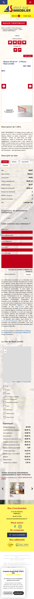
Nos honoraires (22, 558)
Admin (11, 559)
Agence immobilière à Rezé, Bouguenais (11, 28)
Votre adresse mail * (7, 235)
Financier (5, 165)
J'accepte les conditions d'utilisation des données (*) (20, 270)
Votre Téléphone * (6, 241)
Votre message (6, 253)
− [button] (5, 351)
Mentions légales (14, 558)
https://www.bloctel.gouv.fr (9, 321)
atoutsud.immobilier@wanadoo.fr (16, 518)
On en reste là (17, 570)
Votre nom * (5, 229)
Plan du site (6, 558)
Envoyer (28, 274)
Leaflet (13, 381)
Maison (21, 29)
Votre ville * (4, 247)
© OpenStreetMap (26, 381)
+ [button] (5, 349)
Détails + (14, 161)
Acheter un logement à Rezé (10, 29)
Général (5, 161)
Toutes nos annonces (19, 559)
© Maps (18, 381)
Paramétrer (8, 593)
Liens (28, 558)
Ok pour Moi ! (18, 593)
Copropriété (25, 161)
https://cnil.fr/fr (19, 306)
